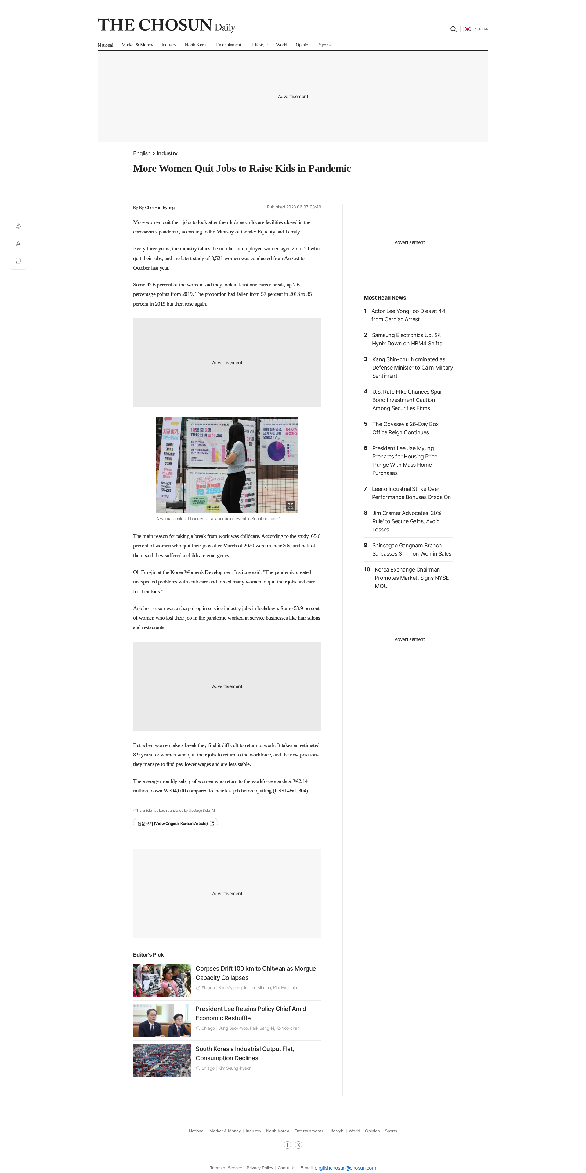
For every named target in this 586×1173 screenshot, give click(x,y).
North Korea (277, 1130)
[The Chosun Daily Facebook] (289, 1145)
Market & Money (225, 1130)
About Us (286, 1167)
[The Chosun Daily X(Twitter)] (298, 1145)
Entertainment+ (309, 1130)
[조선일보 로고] (166, 25)
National (196, 1130)
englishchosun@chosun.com (345, 1168)
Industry (167, 153)
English (142, 153)
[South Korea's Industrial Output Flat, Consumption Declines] (162, 1060)
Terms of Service (226, 1167)
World (354, 1130)
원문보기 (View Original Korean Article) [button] (173, 823)
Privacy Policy (260, 1167)
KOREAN (481, 29)
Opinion (372, 1130)
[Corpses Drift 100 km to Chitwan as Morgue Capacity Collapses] (162, 980)
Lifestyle (336, 1130)
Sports (391, 1130)
